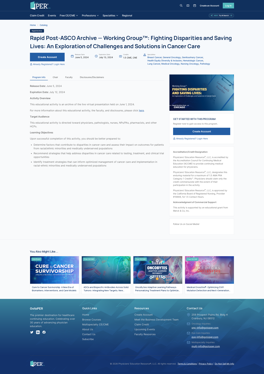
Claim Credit (37, 15)
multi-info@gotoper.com (206, 346)
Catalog (44, 25)
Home (33, 25)
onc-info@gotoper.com (205, 327)
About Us (87, 329)
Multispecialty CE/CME (95, 324)
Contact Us (88, 334)
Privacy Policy (206, 363)
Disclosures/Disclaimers (92, 77)
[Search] (181, 5)
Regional (127, 15)
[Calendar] (194, 5)
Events (52, 15)
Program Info (38, 77)
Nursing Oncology (190, 63)
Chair (55, 77)
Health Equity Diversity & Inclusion (164, 60)
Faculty (69, 77)
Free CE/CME (67, 15)
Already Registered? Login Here (49, 64)
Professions (89, 15)
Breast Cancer (154, 57)
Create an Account (209, 5)
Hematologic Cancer (193, 60)
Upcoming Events (144, 329)
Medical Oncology (170, 63)
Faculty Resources (145, 334)
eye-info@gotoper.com (205, 337)
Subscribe (88, 339)
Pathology (205, 63)
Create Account (47, 57)
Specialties (109, 15)
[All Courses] (187, 5)
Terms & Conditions (187, 363)
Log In (228, 5)
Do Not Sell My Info (224, 363)
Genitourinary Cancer (192, 57)
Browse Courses (91, 319)
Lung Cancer (153, 63)
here (141, 110)
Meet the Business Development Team (156, 319)
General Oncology (172, 57)
